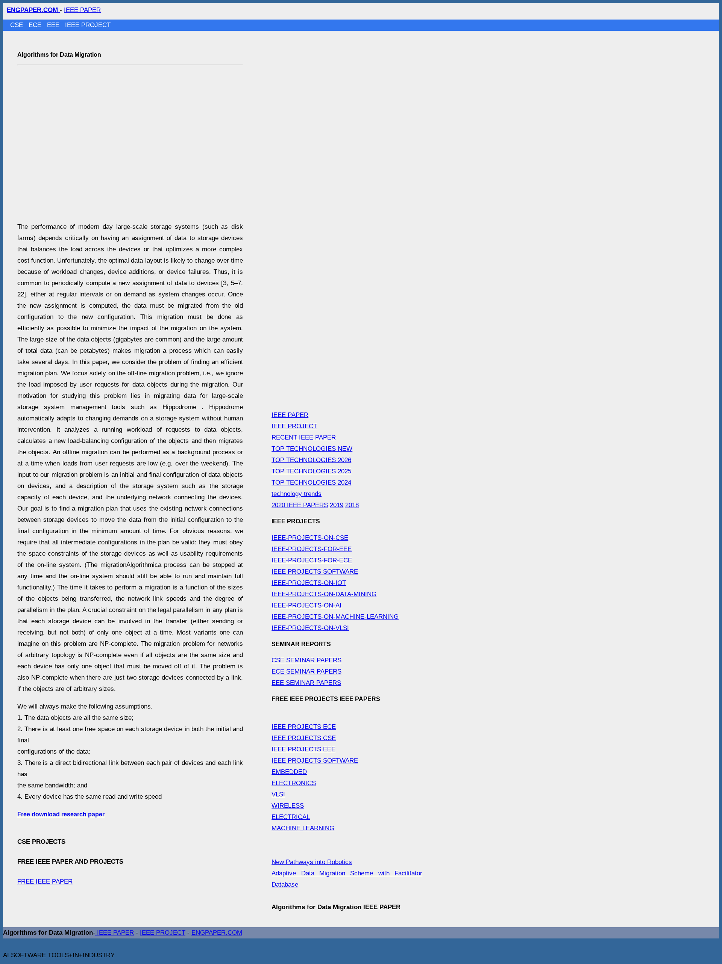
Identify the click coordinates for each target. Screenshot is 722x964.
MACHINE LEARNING (303, 828)
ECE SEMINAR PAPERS (306, 671)
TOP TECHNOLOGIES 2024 (311, 482)
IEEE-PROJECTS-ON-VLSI (310, 628)
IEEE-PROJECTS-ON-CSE (310, 537)
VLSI (278, 794)
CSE (17, 25)
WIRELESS (288, 805)
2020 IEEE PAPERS (300, 505)
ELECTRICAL (291, 816)
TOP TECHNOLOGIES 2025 (311, 471)
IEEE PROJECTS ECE (304, 726)
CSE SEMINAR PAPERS (306, 660)
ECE (36, 25)
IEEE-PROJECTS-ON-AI (306, 605)
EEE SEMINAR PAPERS (306, 682)
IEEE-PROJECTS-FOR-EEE (312, 549)
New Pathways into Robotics (312, 862)
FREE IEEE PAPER (45, 881)
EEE (54, 25)
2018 (352, 505)
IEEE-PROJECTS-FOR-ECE (312, 560)
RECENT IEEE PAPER (304, 437)
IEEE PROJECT (88, 25)
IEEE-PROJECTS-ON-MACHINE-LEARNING (335, 616)
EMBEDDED (289, 771)
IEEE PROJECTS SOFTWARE (315, 571)
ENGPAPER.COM (216, 932)
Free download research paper (61, 814)
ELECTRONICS (294, 783)
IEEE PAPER (82, 10)
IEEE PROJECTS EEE (303, 749)
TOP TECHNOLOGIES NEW (312, 448)
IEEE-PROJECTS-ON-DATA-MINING (324, 594)
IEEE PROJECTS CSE (304, 738)
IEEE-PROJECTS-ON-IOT (309, 582)
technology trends (297, 493)
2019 (336, 505)
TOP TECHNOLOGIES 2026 (311, 460)
